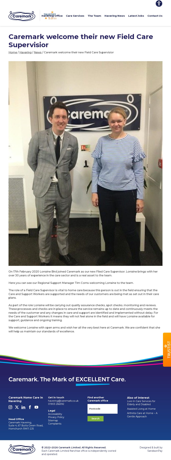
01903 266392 (56, 404)
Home (13, 52)
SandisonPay (154, 450)
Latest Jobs (136, 15)
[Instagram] (10, 408)
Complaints (54, 423)
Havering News (115, 15)
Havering (25, 52)
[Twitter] (17, 408)
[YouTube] (36, 408)
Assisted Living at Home (141, 408)
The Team (94, 15)
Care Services (75, 15)
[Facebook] (30, 408)
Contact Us (154, 15)
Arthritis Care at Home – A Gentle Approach (142, 415)
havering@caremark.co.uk (63, 400)
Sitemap (53, 420)
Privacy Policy (56, 417)
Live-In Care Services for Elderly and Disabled (141, 403)
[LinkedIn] (23, 408)
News (38, 52)
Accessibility (55, 414)
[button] (167, 350)
